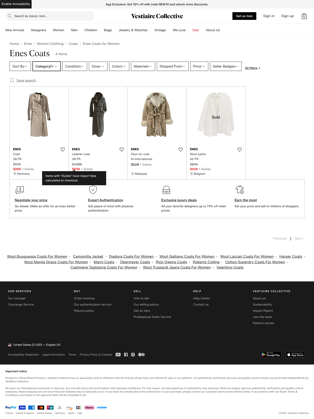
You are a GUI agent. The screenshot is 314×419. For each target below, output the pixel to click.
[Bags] (115, 30)
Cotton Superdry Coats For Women (255, 262)
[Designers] (49, 30)
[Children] (100, 30)
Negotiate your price (31, 200)
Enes (28, 43)
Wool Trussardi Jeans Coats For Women (177, 267)
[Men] (81, 30)
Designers (38, 30)
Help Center (201, 298)
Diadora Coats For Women (131, 256)
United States (44, 413)
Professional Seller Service (152, 317)
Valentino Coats (229, 267)
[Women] (67, 30)
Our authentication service (92, 304)
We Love (179, 30)
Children (91, 30)
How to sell (141, 298)
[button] (304, 16)
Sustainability (262, 304)
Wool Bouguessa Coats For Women (37, 256)
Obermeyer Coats (135, 262)
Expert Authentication (105, 200)
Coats (73, 43)
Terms (72, 355)
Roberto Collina (206, 262)
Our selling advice (146, 304)
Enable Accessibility (16, 4)
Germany (60, 413)
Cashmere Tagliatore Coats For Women (103, 267)
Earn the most (246, 200)
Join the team (262, 317)
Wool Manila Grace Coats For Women (56, 262)
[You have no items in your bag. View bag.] (304, 16)
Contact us (201, 304)
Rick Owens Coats (171, 262)
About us (259, 298)
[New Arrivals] (27, 30)
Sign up (287, 16)
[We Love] (189, 30)
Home (14, 43)
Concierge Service (21, 304)
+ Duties (28, 169)
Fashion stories (263, 323)
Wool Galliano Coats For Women (186, 256)
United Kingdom (25, 413)
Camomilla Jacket (88, 256)
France (9, 413)
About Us (213, 30)
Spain (71, 413)
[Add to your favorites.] (62, 149)
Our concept (16, 298)
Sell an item (244, 16)
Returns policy (84, 311)
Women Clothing (50, 43)
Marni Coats (104, 262)
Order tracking (84, 298)
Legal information (53, 355)
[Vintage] (169, 30)
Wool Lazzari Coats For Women (247, 256)
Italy (80, 413)
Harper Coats (290, 256)
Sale (195, 30)
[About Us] (223, 30)
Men (74, 30)
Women (58, 30)
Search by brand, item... (31, 16)
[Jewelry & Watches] (151, 30)
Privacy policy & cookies (96, 355)
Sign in (268, 16)
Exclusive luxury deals (179, 200)
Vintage (160, 30)
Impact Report (263, 311)
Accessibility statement (23, 355)
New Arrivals (14, 30)
